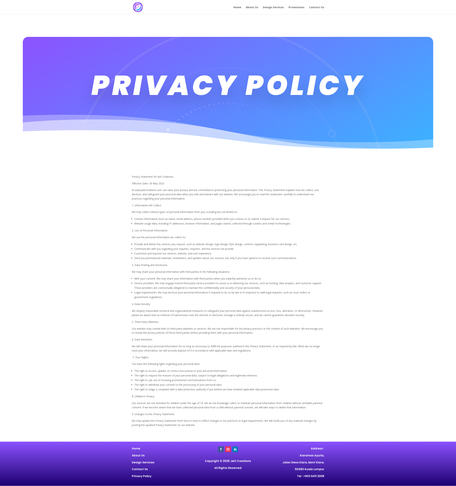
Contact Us (316, 7)
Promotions (296, 7)
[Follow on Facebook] (221, 449)
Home (237, 7)
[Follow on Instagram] (228, 449)
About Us (252, 7)
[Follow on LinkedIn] (235, 449)
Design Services (273, 7)
